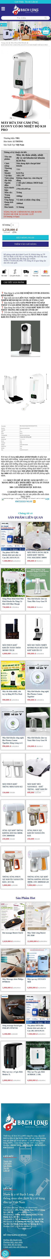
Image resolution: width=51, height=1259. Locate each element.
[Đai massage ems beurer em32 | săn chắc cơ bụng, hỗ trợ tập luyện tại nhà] (13, 916)
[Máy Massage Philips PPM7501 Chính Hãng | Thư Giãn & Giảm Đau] (13, 1009)
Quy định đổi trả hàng (12, 1245)
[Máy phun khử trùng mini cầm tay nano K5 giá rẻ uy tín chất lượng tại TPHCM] (13, 768)
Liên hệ (34, 2)
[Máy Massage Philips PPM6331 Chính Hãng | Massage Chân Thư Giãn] (13, 963)
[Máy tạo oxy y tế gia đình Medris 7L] (13, 1055)
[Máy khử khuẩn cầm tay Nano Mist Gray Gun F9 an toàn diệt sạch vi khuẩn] (38, 582)
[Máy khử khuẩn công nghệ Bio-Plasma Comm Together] (38, 675)
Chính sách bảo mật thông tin (15, 1247)
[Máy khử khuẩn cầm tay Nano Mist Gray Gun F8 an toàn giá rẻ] (38, 721)
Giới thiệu (7, 1163)
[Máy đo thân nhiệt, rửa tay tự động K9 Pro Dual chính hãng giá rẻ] (13, 675)
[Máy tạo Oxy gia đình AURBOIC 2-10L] (38, 1055)
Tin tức (28, 2)
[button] (25, 117)
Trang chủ (7, 1161)
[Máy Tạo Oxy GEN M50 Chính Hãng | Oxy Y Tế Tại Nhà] (38, 963)
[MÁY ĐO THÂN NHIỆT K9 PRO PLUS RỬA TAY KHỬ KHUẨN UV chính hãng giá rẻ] (38, 629)
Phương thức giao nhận (13, 1242)
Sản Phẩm (7, 1166)
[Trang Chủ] (25, 9)
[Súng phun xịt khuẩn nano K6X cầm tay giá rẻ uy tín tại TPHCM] (38, 814)
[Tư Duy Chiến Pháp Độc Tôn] (25, 31)
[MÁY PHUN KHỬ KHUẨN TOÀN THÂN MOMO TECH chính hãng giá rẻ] (13, 629)
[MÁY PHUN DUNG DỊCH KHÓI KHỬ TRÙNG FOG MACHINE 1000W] (38, 536)
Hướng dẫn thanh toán (12, 1240)
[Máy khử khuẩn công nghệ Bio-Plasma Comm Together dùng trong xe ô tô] (13, 721)
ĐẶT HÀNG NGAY (25, 237)
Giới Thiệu (19, 2)
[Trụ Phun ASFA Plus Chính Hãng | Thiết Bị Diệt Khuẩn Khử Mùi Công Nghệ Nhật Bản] (13, 536)
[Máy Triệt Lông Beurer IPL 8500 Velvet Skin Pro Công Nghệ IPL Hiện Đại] (38, 916)
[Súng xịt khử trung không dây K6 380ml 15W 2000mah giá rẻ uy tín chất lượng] (13, 814)
